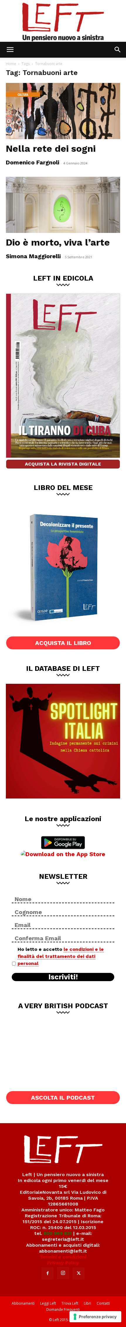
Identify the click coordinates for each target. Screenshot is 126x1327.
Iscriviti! (63, 977)
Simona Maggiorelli (33, 256)
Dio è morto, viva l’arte (58, 242)
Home (11, 63)
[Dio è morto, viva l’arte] (63, 205)
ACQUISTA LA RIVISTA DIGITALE (63, 464)
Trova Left (70, 1303)
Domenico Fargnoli (32, 162)
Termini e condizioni (63, 1257)
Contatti (103, 1303)
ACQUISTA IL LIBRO (63, 642)
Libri (87, 1303)
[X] (78, 1273)
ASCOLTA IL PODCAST (63, 1097)
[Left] (63, 21)
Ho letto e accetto (61, 956)
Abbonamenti (23, 1303)
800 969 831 (58, 1233)
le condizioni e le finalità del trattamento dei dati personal (61, 956)
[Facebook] (47, 1273)
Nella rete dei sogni (51, 148)
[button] (10, 50)
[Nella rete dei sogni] (63, 111)
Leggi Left (48, 1303)
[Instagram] (63, 1273)
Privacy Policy (63, 1263)
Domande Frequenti (63, 1309)
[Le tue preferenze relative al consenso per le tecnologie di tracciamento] (95, 1316)
